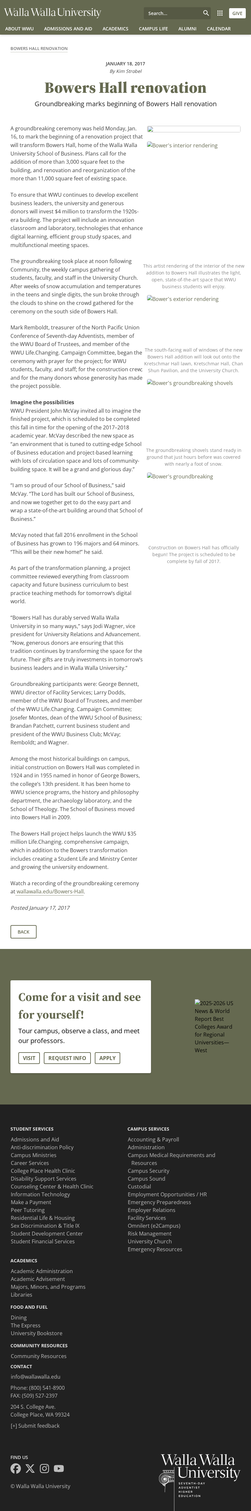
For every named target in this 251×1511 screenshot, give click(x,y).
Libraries (21, 1294)
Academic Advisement (38, 1279)
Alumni (187, 28)
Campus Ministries (34, 1155)
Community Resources (39, 1356)
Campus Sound (146, 1178)
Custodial (139, 1186)
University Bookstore (36, 1333)
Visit (29, 1058)
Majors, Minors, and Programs (48, 1286)
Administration (146, 1147)
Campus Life (153, 28)
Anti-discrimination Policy (42, 1147)
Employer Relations (152, 1210)
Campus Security (148, 1170)
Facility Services (147, 1217)
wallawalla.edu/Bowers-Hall (49, 891)
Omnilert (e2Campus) (154, 1225)
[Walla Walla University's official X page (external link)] (32, 1469)
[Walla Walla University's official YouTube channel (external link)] (61, 1469)
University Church (150, 1241)
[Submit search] (206, 13)
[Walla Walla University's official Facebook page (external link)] (17, 1469)
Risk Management (150, 1233)
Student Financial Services (43, 1241)
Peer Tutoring (28, 1210)
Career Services (30, 1163)
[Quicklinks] (219, 13)
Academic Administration (42, 1271)
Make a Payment (31, 1202)
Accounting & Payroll (153, 1139)
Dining (19, 1317)
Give (237, 13)
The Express (26, 1325)
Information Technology (40, 1194)
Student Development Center (47, 1233)
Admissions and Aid (68, 28)
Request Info (67, 1058)
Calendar (219, 28)
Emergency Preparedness (159, 1202)
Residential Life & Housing (43, 1217)
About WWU (19, 28)
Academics (115, 28)
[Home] (52, 13)
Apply (107, 1058)
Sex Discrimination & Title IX (45, 1225)
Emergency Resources (155, 1249)
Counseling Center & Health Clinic (52, 1186)
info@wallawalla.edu (35, 1376)
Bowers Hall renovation (39, 48)
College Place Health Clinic (43, 1170)
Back (23, 932)
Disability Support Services (43, 1178)
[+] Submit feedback (35, 1425)
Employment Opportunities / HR (167, 1194)
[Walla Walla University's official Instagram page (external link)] (46, 1469)
